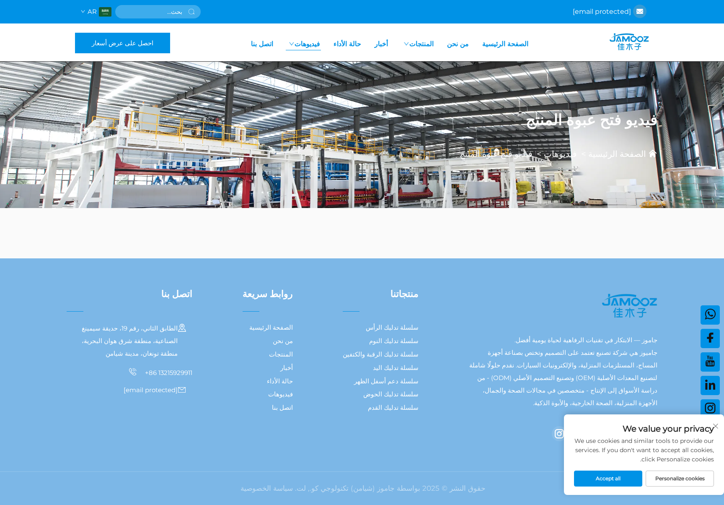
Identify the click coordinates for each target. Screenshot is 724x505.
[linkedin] (710, 385)
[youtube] (710, 362)
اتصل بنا (262, 44)
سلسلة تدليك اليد (396, 368)
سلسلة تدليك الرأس (392, 327)
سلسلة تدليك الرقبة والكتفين (381, 354)
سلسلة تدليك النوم (394, 341)
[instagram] (559, 433)
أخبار (381, 44)
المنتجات (421, 44)
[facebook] (710, 338)
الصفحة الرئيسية (505, 44)
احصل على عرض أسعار (122, 43)
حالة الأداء (347, 44)
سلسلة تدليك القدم (393, 407)
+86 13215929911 (167, 373)
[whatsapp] (710, 315)
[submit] (191, 11)
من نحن (458, 44)
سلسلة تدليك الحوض (391, 394)
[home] (629, 42)
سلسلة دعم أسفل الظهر (386, 381)
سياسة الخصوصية (266, 488)
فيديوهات (307, 44)
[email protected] (602, 12)
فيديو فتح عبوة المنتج (496, 154)
